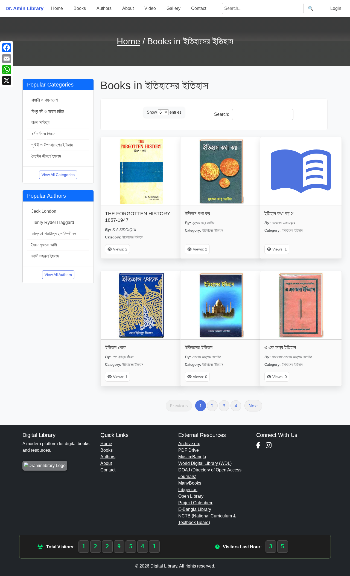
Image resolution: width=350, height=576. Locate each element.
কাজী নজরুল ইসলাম (45, 256)
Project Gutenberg (196, 502)
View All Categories (58, 174)
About (128, 8)
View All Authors (58, 274)
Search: (221, 114)
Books (80, 8)
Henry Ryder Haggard (52, 222)
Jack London (43, 211)
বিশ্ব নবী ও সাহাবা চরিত (47, 111)
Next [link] (253, 406)
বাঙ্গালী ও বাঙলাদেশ (44, 100)
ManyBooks (189, 483)
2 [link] (212, 406)
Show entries (164, 112)
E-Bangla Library (194, 509)
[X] (6, 80)
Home (57, 8)
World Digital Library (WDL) (205, 463)
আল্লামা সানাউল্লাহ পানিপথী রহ (53, 233)
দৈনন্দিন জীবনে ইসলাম (46, 156)
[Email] (6, 58)
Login (335, 8)
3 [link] (224, 406)
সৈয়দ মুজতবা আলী (44, 245)
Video (150, 8)
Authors (104, 8)
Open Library (190, 496)
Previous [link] (179, 406)
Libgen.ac (187, 489)
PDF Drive (188, 450)
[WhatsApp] (6, 69)
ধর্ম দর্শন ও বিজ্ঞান (43, 133)
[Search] (310, 8)
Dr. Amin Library (24, 8)
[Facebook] (6, 47)
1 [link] (200, 406)
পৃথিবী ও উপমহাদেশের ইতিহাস (52, 145)
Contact (198, 8)
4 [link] (236, 406)
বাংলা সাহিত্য (40, 122)
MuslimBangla (192, 456)
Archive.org (189, 443)
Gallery (173, 8)
